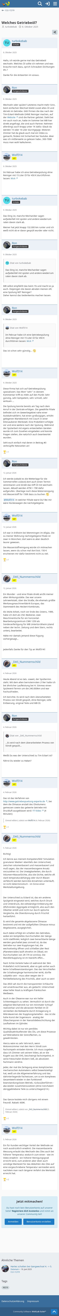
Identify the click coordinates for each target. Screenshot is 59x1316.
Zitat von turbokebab (20, 263)
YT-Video (37, 810)
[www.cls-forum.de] (5, 4)
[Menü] (55, 4)
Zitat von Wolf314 (18, 327)
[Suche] (40, 4)
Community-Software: (29, 1311)
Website (11, 117)
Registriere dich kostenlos (25, 1210)
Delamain (15, 1269)
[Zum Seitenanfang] (54, 1311)
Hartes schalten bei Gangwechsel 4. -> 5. (31, 1266)
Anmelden (13, 1221)
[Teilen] (54, 32)
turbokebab (11, 26)
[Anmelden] (47, 4)
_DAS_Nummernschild (37, 1109)
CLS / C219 (15, 1272)
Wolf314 (10, 499)
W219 (5, 1287)
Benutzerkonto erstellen (39, 1221)
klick (13, 178)
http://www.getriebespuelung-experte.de (24, 801)
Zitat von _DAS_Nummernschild (26, 735)
